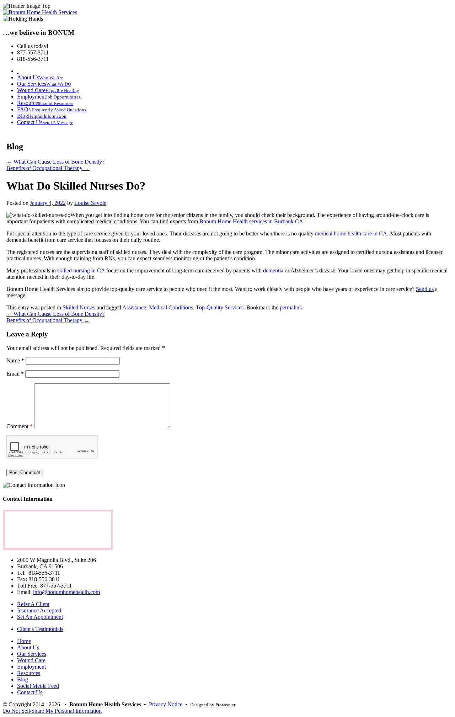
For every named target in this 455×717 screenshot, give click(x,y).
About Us (28, 647)
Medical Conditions (171, 307)
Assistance (134, 307)
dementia (273, 270)
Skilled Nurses (79, 307)
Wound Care (31, 660)
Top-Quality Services (219, 307)
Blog (22, 679)
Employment (31, 667)
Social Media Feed (38, 686)
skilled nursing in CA (81, 270)
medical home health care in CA (351, 233)
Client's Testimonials (40, 629)
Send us (425, 289)
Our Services (31, 654)
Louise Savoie (90, 203)
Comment (19, 426)
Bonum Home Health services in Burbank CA (251, 221)
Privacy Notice (165, 704)
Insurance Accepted (39, 610)
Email (15, 374)
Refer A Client (33, 604)
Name (15, 360)
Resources (28, 673)
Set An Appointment (40, 617)
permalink (291, 307)
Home (24, 641)
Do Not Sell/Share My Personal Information (52, 711)
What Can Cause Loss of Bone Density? (55, 162)
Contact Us (29, 692)
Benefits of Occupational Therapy (48, 168)
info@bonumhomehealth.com (66, 592)
